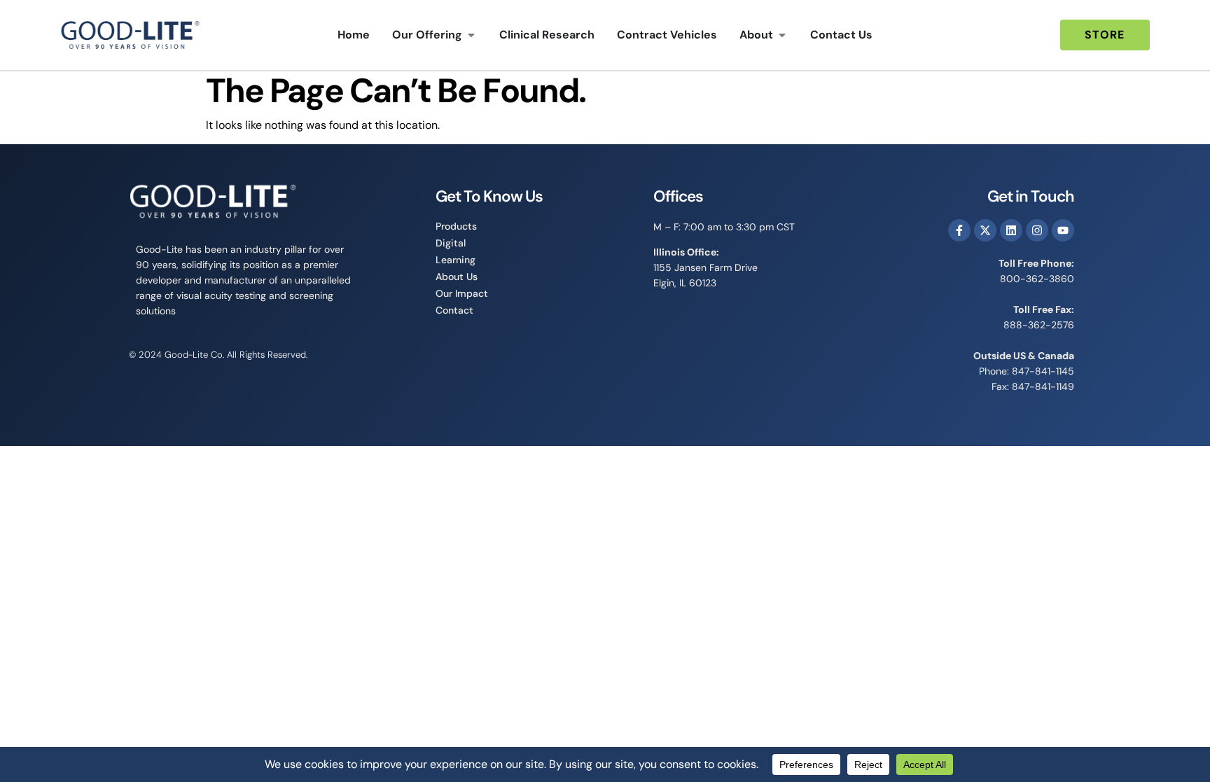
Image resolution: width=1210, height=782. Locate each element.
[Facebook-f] (959, 230)
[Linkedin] (1011, 230)
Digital (451, 243)
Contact (454, 310)
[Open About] (782, 35)
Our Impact (462, 293)
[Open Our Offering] (471, 35)
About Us (457, 276)
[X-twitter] (985, 230)
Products (456, 226)
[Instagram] (1037, 230)
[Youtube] (1063, 230)
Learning (455, 259)
